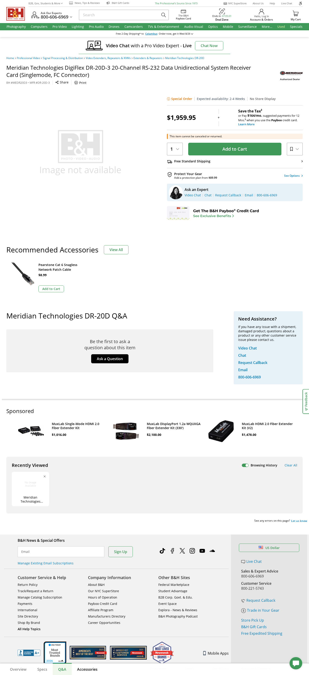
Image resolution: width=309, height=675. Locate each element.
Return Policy (28, 584)
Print (82, 83)
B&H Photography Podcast (178, 616)
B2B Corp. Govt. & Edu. (175, 597)
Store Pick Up (252, 620)
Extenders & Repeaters (147, 58)
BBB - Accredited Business (29, 652)
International (27, 610)
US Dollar (272, 548)
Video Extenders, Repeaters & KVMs (108, 58)
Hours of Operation (102, 597)
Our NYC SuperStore (103, 591)
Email (25, 551)
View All (116, 249)
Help (272, 3)
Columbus (151, 33)
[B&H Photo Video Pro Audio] (17, 14)
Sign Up (120, 551)
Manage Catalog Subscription (40, 597)
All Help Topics (29, 629)
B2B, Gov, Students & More (44, 3)
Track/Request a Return (35, 591)
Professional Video (28, 58)
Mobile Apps (218, 653)
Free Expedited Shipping (261, 633)
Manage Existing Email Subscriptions (46, 563)
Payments (25, 603)
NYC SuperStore (237, 3)
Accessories (87, 669)
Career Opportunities (104, 622)
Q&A (62, 669)
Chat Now (209, 45)
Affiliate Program (100, 610)
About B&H (96, 584)
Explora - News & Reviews (177, 610)
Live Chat (286, 3)
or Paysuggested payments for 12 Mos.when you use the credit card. (268, 117)
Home (10, 58)
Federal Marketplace (173, 584)
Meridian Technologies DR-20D (184, 58)
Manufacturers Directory (106, 616)
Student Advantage (172, 591)
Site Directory (28, 616)
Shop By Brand (29, 622)
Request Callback (260, 600)
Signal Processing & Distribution (63, 58)
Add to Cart (234, 149)
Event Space (167, 603)
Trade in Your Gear (263, 610)
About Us (258, 3)
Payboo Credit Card (102, 603)
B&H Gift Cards (254, 626)
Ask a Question (110, 358)
